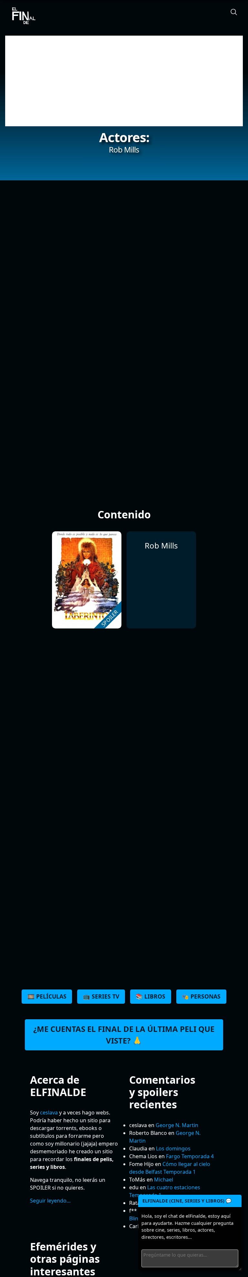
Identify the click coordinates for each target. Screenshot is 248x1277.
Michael (163, 1179)
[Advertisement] (124, 81)
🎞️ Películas (47, 996)
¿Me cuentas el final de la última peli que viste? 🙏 (123, 1034)
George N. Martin (177, 1125)
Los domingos (173, 1148)
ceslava (49, 1112)
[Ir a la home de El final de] (21, 16)
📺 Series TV (101, 996)
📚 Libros (150, 996)
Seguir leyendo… (50, 1200)
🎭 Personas (201, 996)
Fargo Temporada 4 (190, 1156)
